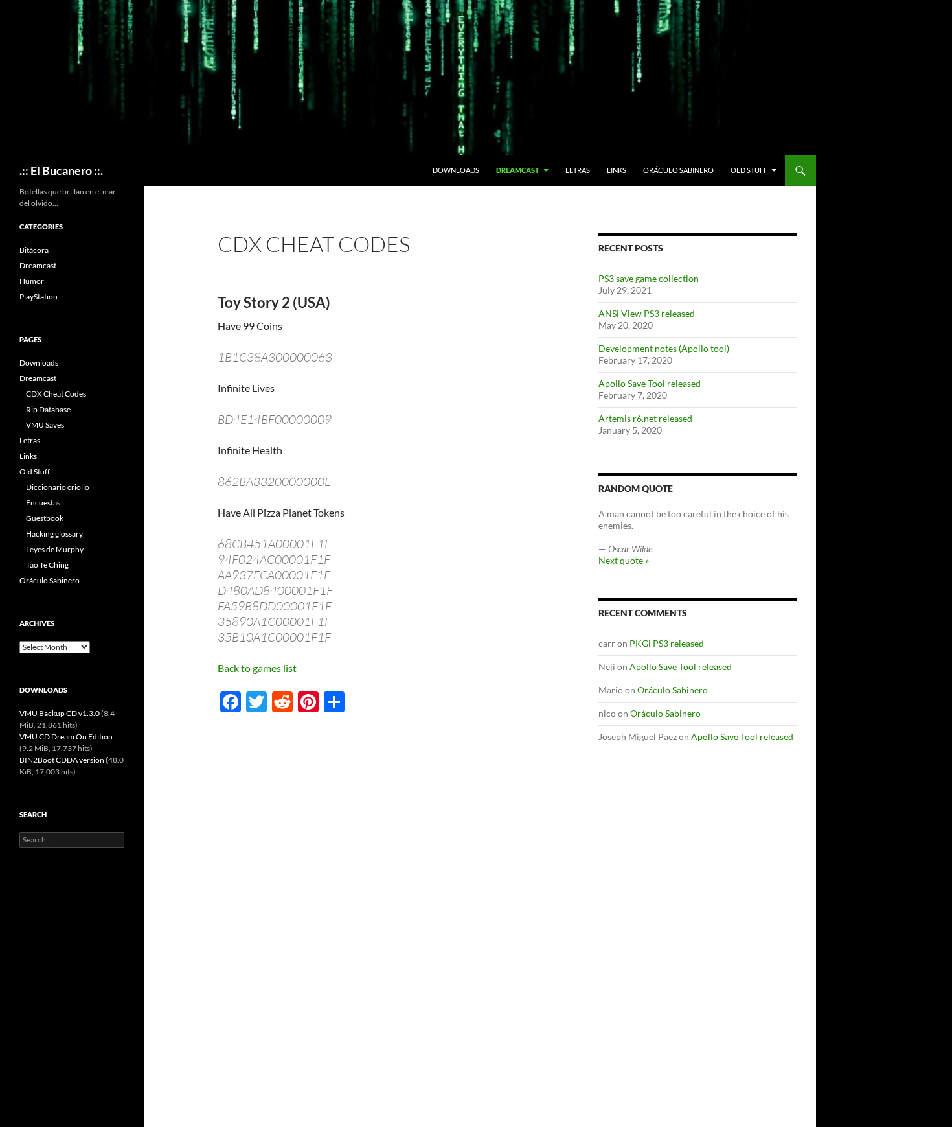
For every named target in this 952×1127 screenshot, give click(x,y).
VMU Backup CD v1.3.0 (59, 713)
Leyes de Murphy (55, 549)
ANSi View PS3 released (646, 313)
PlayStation (38, 296)
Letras (577, 170)
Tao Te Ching (47, 565)
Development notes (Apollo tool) (663, 348)
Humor (31, 281)
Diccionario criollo (57, 487)
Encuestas (43, 502)
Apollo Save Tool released (649, 383)
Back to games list (257, 668)
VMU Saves (45, 425)
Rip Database (48, 409)
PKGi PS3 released (666, 643)
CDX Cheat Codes (56, 394)
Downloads (456, 170)
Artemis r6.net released (645, 418)
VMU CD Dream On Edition (66, 736)
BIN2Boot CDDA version (61, 760)
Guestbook (44, 518)
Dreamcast (517, 170)
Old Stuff (749, 170)
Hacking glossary (54, 534)
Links (616, 170)
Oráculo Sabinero (678, 170)
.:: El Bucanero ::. (61, 170)
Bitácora (34, 250)
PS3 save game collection (648, 278)
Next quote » (623, 560)
